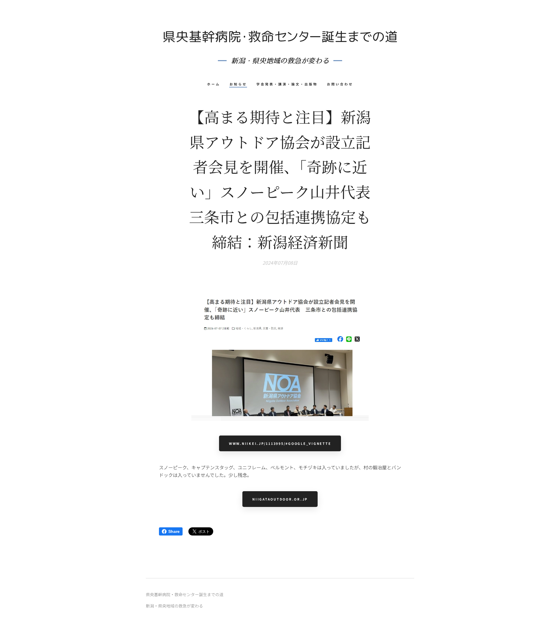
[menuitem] (216, 84)
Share (174, 531)
